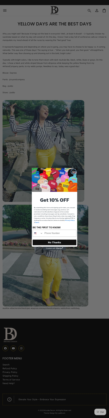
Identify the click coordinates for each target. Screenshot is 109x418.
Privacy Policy (70, 220)
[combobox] (38, 233)
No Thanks (54, 242)
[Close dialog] (73, 171)
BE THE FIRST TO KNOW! (47, 227)
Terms (37, 222)
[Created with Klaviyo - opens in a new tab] (54, 248)
